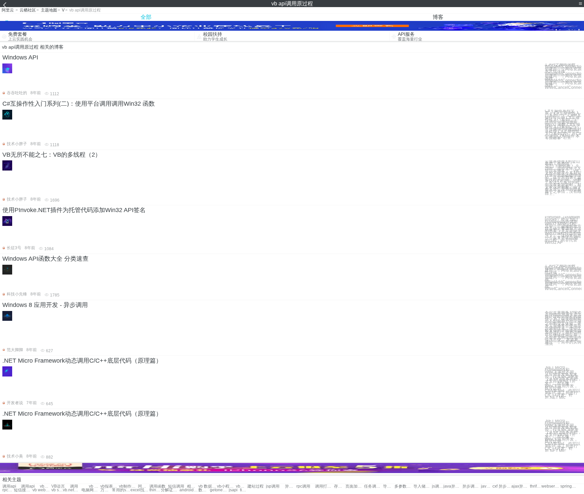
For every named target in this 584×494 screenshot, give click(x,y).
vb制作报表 (128, 486)
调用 (74, 486)
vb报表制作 (109, 486)
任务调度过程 (373, 486)
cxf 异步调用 (501, 486)
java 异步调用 (486, 486)
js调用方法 (437, 486)
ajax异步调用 (520, 486)
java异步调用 (452, 486)
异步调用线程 (290, 486)
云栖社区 (28, 10)
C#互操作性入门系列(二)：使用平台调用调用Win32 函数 (78, 103)
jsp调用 (272, 486)
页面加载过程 (354, 486)
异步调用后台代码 (471, 486)
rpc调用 (303, 486)
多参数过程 (403, 486)
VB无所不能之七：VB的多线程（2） (51, 154)
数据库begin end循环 (204, 490)
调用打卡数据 (324, 486)
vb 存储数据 (94, 486)
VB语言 (58, 486)
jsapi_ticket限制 (238, 490)
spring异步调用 (569, 486)
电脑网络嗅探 (90, 490)
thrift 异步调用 (535, 486)
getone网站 (219, 490)
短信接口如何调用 (23, 490)
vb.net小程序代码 (72, 490)
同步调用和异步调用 (143, 486)
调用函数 (157, 486)
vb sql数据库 (57, 490)
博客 (438, 17)
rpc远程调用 (8, 490)
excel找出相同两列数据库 (139, 490)
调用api (9, 486)
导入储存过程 (388, 486)
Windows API (20, 57)
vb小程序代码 (226, 486)
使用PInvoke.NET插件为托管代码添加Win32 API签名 (74, 210)
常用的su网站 (121, 490)
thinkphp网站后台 (155, 490)
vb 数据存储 (207, 486)
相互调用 (192, 486)
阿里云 (8, 10)
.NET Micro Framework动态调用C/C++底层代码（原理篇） (82, 360)
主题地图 (49, 10)
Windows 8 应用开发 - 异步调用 (45, 305)
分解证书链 (170, 490)
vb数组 (45, 486)
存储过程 (339, 486)
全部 (146, 17)
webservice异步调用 (550, 486)
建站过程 (255, 486)
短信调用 (176, 486)
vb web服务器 (41, 490)
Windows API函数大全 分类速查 (45, 258)
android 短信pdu (188, 490)
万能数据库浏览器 (106, 490)
